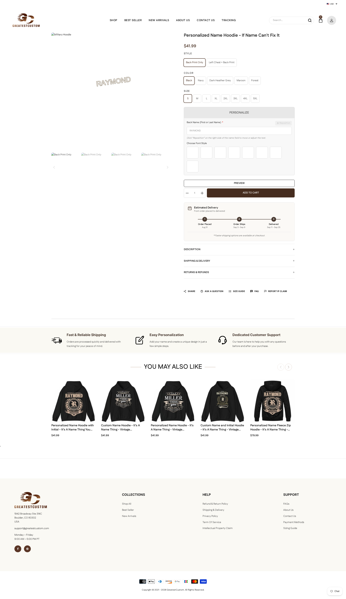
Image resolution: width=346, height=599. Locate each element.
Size (187, 91)
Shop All (126, 504)
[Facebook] (17, 548)
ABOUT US (183, 20)
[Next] (167, 167)
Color (189, 73)
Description (192, 249)
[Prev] (54, 167)
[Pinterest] (27, 548)
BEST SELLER (133, 20)
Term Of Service (212, 522)
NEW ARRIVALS (159, 20)
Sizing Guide (290, 528)
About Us (288, 510)
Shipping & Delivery (197, 261)
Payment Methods (293, 522)
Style (188, 53)
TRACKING (229, 20)
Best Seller (128, 510)
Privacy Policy (210, 516)
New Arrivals (129, 516)
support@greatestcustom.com (31, 528)
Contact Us (289, 516)
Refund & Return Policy (215, 504)
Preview (239, 183)
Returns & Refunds (196, 272)
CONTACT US (206, 20)
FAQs (286, 504)
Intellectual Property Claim (218, 528)
